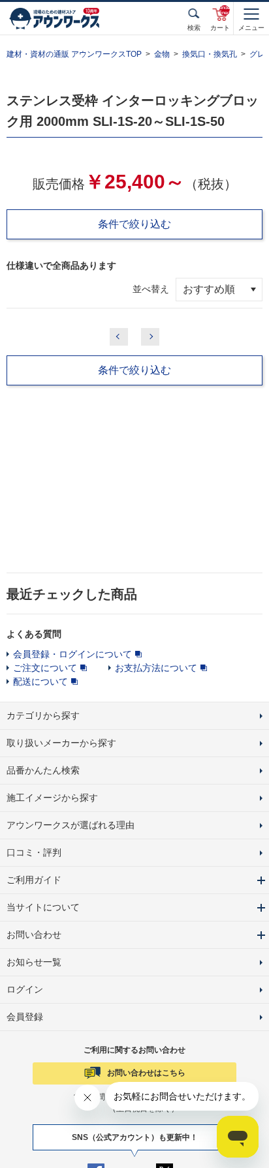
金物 (162, 54)
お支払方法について (156, 668)
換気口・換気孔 (209, 54)
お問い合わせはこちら (146, 1072)
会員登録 (25, 1016)
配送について (40, 681)
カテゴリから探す (43, 715)
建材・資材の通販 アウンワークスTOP (74, 54)
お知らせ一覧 (34, 962)
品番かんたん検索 (43, 770)
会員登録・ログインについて (72, 654)
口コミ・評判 (34, 852)
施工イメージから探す (52, 797)
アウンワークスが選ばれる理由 (70, 825)
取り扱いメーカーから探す (61, 743)
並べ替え (151, 289)
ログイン (25, 989)
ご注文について (45, 668)
